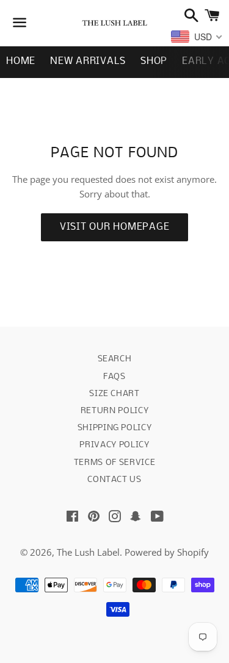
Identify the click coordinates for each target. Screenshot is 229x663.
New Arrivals (88, 61)
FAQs (114, 376)
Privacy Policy (114, 445)
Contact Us (114, 479)
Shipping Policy (115, 428)
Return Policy (114, 411)
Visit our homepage (115, 227)
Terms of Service (114, 462)
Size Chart (114, 394)
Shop (153, 61)
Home (20, 61)
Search (115, 359)
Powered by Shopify (167, 552)
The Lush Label (88, 552)
